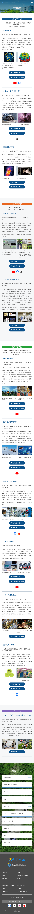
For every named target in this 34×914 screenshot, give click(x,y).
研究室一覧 (7, 835)
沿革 (5, 799)
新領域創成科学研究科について (12, 784)
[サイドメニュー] (31, 2)
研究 (4, 875)
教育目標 (6, 806)
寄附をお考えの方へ (9, 821)
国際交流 (20, 878)
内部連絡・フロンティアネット (17, 901)
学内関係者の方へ (22, 891)
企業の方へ (21, 888)
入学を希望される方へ (8, 885)
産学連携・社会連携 (23, 875)
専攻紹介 (6, 792)
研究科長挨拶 (7, 777)
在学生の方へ (21, 885)
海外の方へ (5, 891)
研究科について (7, 872)
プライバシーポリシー (21, 897)
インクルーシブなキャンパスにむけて (13, 814)
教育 (19, 872)
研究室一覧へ (15, 77)
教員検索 (6, 828)
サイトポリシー (11, 897)
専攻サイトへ (15, 72)
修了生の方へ (6, 888)
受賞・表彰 (7, 843)
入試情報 (5, 878)
